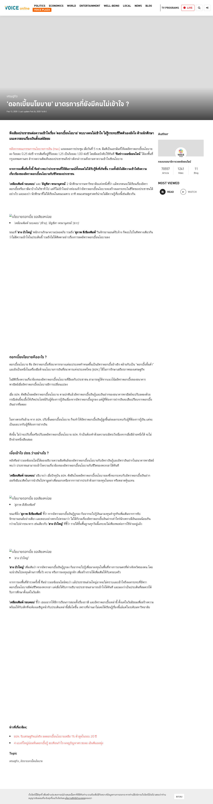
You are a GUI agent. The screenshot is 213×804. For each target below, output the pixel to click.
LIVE (189, 8)
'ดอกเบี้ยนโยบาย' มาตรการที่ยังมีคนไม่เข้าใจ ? (68, 104)
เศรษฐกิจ (12, 96)
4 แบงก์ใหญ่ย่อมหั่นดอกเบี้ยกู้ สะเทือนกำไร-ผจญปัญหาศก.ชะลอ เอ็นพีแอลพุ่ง (58, 743)
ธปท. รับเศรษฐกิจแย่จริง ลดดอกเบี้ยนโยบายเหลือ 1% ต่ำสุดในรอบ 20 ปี (55, 736)
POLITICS (39, 6)
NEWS (138, 6)
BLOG (148, 6)
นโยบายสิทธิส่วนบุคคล (75, 798)
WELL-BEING (111, 6)
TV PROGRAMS (170, 8)
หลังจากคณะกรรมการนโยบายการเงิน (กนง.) (34, 149)
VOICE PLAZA (42, 10)
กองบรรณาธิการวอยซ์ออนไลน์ (174, 162)
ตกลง (179, 796)
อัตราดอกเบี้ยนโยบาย (31, 761)
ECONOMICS (56, 6)
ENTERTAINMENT (90, 6)
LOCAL (127, 6)
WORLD (71, 6)
